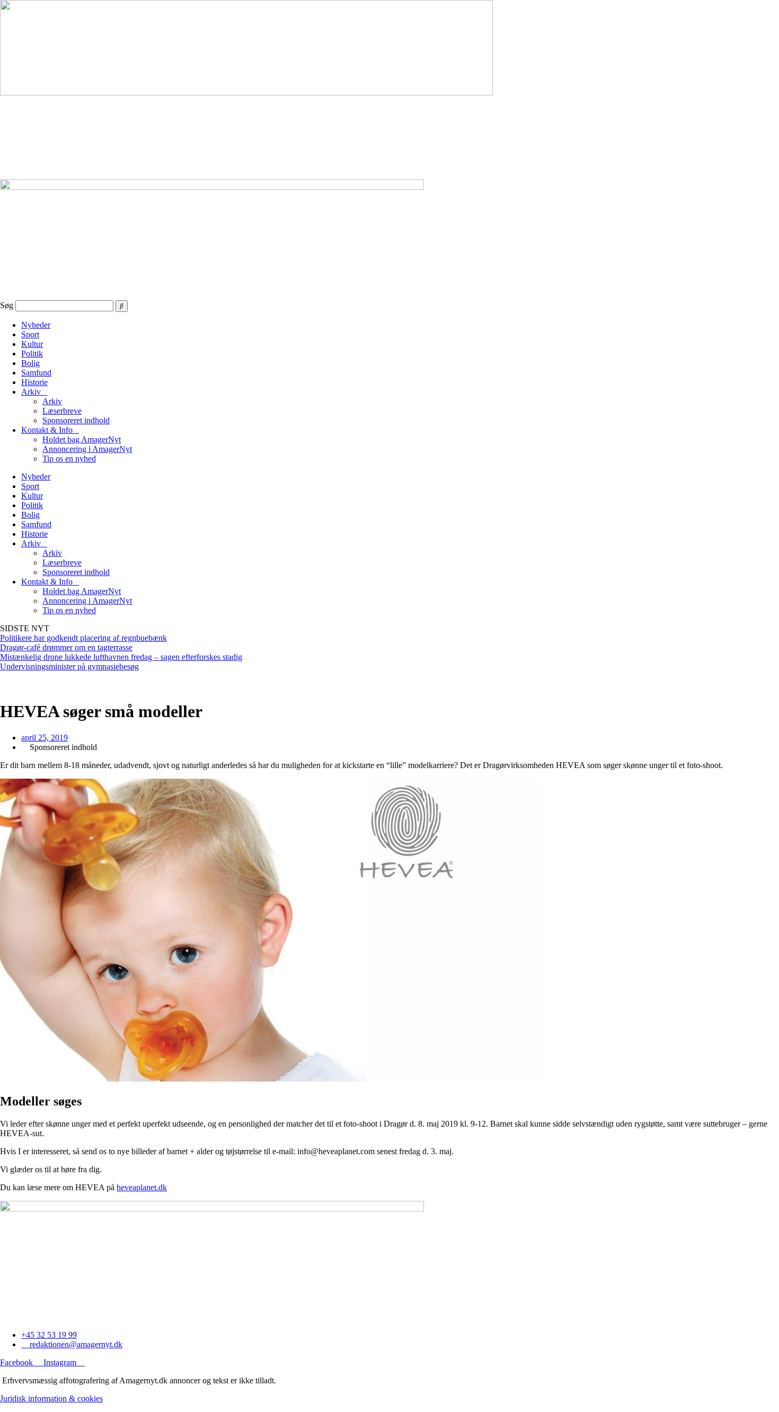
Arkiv (31, 391)
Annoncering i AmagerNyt (87, 449)
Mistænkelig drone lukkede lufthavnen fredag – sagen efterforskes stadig (121, 656)
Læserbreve (62, 410)
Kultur (32, 343)
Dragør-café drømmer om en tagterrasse (66, 647)
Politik (32, 353)
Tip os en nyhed (69, 458)
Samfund (36, 372)
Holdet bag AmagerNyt (81, 439)
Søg (6, 305)
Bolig (30, 363)
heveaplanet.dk (142, 1187)
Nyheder (35, 324)
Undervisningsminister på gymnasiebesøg (69, 666)
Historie (34, 382)
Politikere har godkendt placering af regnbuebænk (83, 637)
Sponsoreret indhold (76, 420)
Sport (30, 334)
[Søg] (122, 306)
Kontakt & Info (47, 429)
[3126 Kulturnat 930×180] (246, 92)
